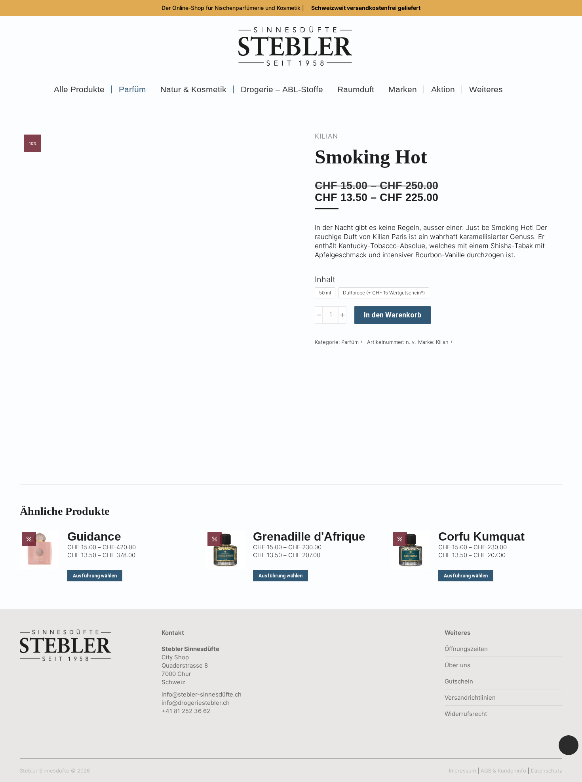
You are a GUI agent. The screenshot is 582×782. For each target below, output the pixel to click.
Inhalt (325, 279)
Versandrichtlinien (470, 697)
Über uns (457, 665)
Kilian (326, 136)
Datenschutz (546, 770)
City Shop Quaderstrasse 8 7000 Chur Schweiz (190, 665)
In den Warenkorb (392, 315)
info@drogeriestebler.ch (196, 702)
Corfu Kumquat (481, 536)
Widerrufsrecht (466, 713)
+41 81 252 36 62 (186, 711)
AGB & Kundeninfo (503, 770)
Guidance (94, 536)
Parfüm (350, 342)
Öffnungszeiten (466, 649)
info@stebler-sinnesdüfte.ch (202, 694)
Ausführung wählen (95, 576)
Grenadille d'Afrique (309, 536)
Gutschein (459, 681)
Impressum (462, 770)
